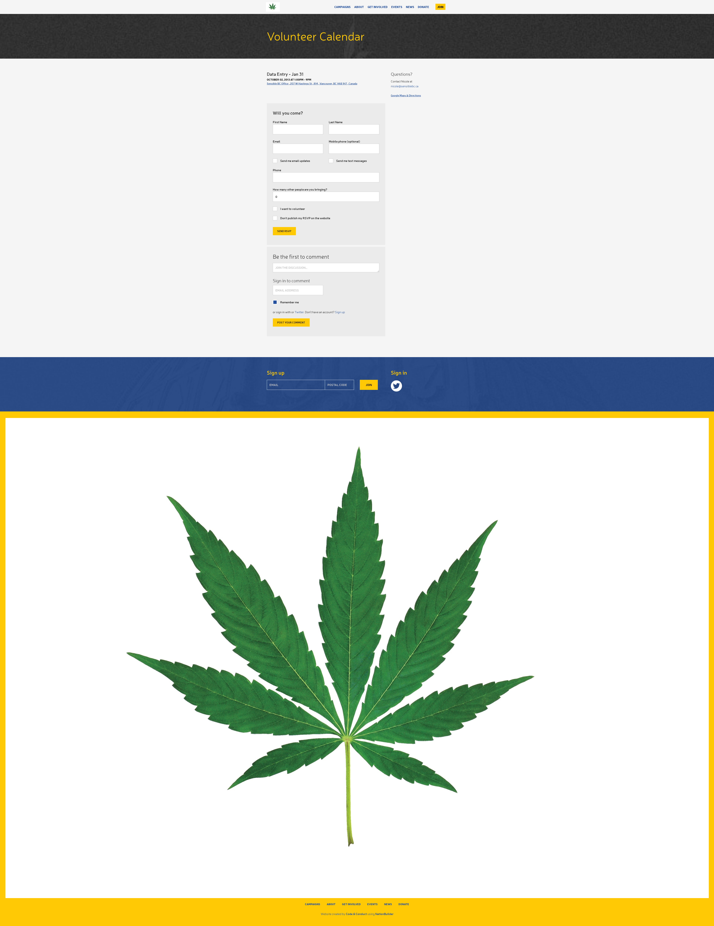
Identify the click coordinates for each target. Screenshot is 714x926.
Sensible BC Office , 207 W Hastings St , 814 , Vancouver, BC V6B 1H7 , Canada (312, 83)
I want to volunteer (292, 209)
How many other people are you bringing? (300, 189)
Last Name (335, 122)
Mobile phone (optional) (344, 141)
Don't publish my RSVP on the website (305, 218)
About (359, 7)
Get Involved (377, 7)
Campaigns (342, 7)
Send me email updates (295, 161)
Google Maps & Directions (406, 95)
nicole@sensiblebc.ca (404, 86)
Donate (423, 7)
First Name (280, 122)
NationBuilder (384, 914)
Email (276, 141)
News (410, 7)
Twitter (299, 312)
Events (396, 7)
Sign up (340, 312)
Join (440, 7)
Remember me (289, 302)
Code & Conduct (356, 914)
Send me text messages (351, 161)
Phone (277, 170)
